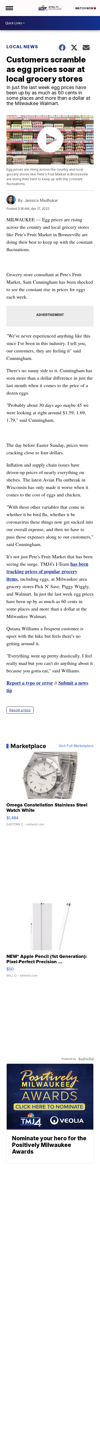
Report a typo (20, 710)
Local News (22, 46)
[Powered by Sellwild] (86, 1059)
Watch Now (84, 8)
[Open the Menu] (9, 8)
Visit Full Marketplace (76, 746)
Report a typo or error (29, 682)
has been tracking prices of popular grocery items (47, 571)
